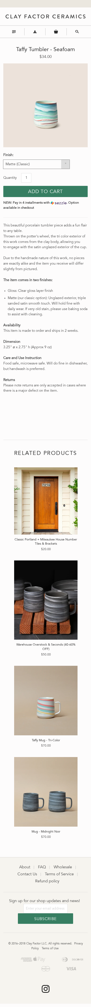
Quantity (10, 178)
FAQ (42, 867)
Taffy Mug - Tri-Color (46, 740)
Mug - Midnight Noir (46, 831)
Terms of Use (50, 948)
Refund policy (47, 881)
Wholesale (63, 867)
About (24, 867)
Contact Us (27, 874)
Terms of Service (59, 874)
